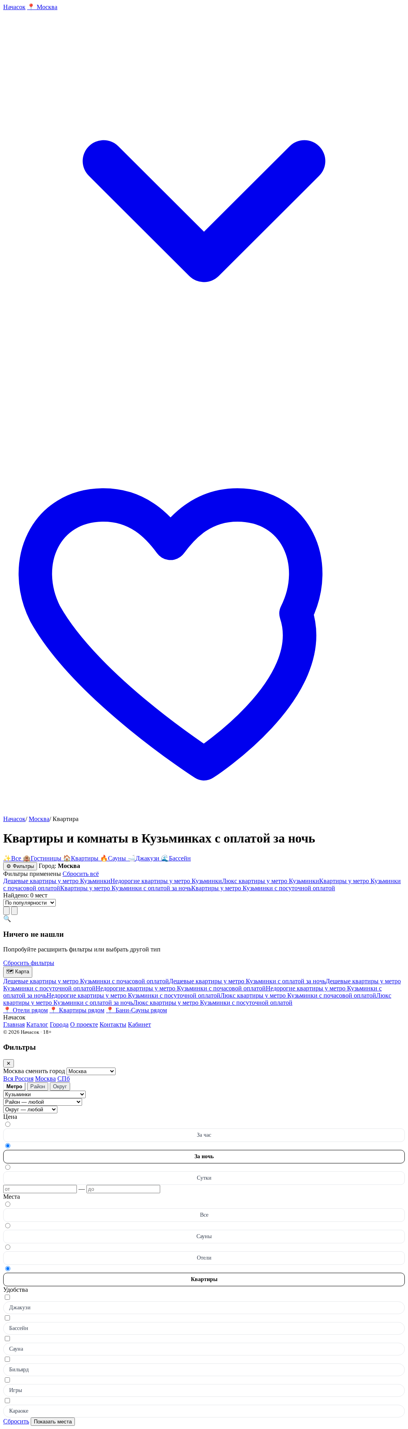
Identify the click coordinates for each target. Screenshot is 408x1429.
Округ (60, 1086)
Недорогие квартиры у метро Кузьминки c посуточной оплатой (133, 995)
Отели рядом (25, 1010)
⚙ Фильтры (20, 866)
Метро (14, 1086)
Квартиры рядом (76, 1010)
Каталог (37, 1024)
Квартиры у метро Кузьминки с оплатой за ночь (125, 888)
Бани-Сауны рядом (136, 1010)
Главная (14, 1024)
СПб (63, 1078)
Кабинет (139, 1024)
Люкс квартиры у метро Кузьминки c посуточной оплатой (212, 1002)
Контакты (113, 1024)
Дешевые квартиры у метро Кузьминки (56, 881)
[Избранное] (204, 811)
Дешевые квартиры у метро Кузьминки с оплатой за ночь (247, 981)
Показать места (53, 1422)
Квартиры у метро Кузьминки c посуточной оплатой (263, 888)
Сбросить (16, 1421)
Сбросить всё (81, 873)
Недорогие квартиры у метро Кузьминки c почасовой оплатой (181, 988)
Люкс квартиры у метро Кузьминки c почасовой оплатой (298, 995)
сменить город (46, 1071)
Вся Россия (18, 1078)
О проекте (84, 1024)
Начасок (14, 818)
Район (37, 1086)
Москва (39, 818)
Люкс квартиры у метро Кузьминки (270, 881)
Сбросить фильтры (28, 962)
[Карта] (14, 911)
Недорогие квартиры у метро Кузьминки (166, 881)
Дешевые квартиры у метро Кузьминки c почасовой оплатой (86, 981)
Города (59, 1024)
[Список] (6, 911)
